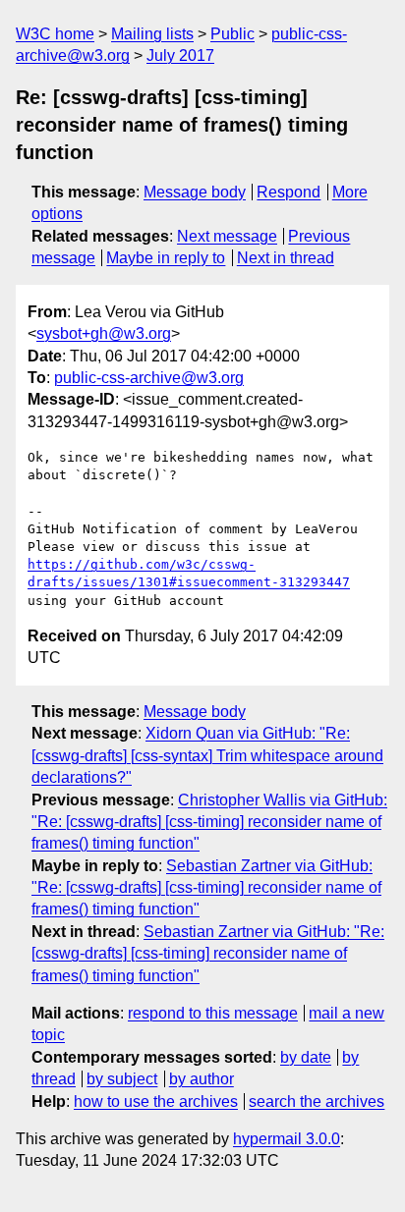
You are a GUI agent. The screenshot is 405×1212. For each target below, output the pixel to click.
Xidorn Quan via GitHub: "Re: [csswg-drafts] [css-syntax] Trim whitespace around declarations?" (207, 755)
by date (305, 1057)
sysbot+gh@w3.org (103, 333)
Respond (288, 192)
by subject (122, 1079)
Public (232, 34)
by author (201, 1079)
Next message (227, 236)
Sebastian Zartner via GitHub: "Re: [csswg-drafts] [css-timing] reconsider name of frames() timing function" (206, 887)
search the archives (316, 1101)
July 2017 (180, 55)
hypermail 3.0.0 (286, 1138)
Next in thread (285, 257)
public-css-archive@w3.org (149, 377)
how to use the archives (156, 1101)
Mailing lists (152, 34)
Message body (195, 192)
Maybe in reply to (165, 257)
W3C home (55, 34)
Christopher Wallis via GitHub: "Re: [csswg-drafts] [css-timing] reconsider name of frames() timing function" (209, 822)
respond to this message (213, 1013)
